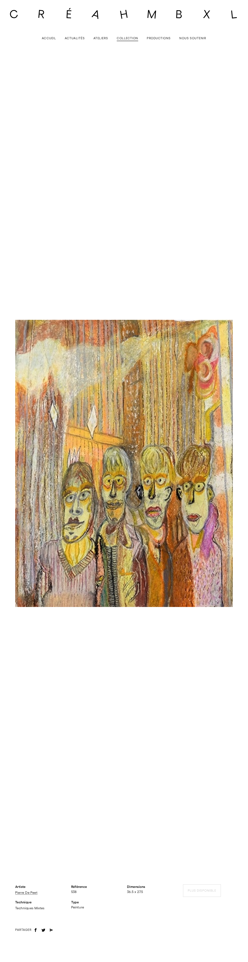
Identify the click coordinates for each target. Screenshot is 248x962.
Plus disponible (202, 890)
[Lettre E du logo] (69, 13)
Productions (159, 38)
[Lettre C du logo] (13, 13)
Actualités (75, 38)
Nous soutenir (192, 38)
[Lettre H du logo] (124, 13)
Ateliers (100, 38)
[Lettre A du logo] (96, 13)
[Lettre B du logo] (179, 13)
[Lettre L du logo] (234, 13)
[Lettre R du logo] (41, 13)
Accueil (49, 38)
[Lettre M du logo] (151, 13)
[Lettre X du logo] (206, 13)
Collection (127, 38)
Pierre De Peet (26, 892)
